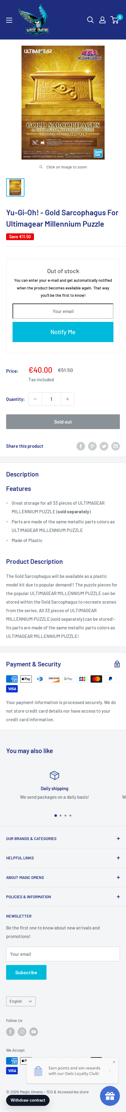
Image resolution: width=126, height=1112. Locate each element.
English (15, 1001)
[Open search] (90, 20)
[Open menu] (9, 20)
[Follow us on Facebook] (10, 1031)
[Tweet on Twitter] (104, 445)
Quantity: (15, 399)
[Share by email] (115, 445)
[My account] (102, 20)
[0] (115, 20)
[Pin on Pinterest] (92, 445)
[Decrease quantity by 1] (35, 399)
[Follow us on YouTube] (33, 1031)
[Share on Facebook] (80, 445)
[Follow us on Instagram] (22, 1031)
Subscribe (26, 972)
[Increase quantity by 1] (67, 399)
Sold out (63, 421)
